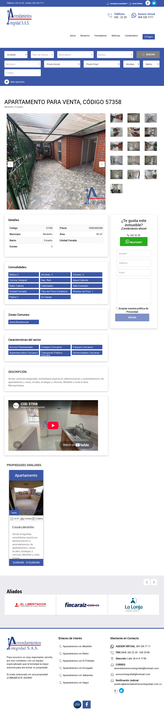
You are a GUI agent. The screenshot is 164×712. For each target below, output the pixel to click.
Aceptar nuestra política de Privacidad (133, 310)
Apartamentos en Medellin (77, 646)
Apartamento (26, 475)
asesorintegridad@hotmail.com (133, 674)
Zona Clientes (137, 3)
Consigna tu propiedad (118, 3)
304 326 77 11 (133, 646)
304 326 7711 (146, 17)
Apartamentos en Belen (75, 653)
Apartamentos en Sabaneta (77, 675)
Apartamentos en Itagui (75, 682)
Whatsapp (135, 242)
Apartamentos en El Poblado (78, 660)
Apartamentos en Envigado (77, 667)
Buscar (150, 54)
